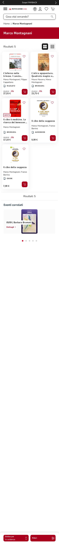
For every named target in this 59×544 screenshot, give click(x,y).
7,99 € (6, 186)
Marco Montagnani (11, 79)
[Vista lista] (52, 46)
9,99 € (35, 140)
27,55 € (7, 93)
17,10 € (7, 140)
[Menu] (6, 9)
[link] (35, 9)
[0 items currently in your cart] (52, 9)
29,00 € (6, 91)
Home (6, 23)
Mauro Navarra (38, 79)
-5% (12, 91)
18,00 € (6, 137)
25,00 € (34, 91)
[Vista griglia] (45, 46)
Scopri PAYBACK (29, 2)
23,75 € (35, 93)
